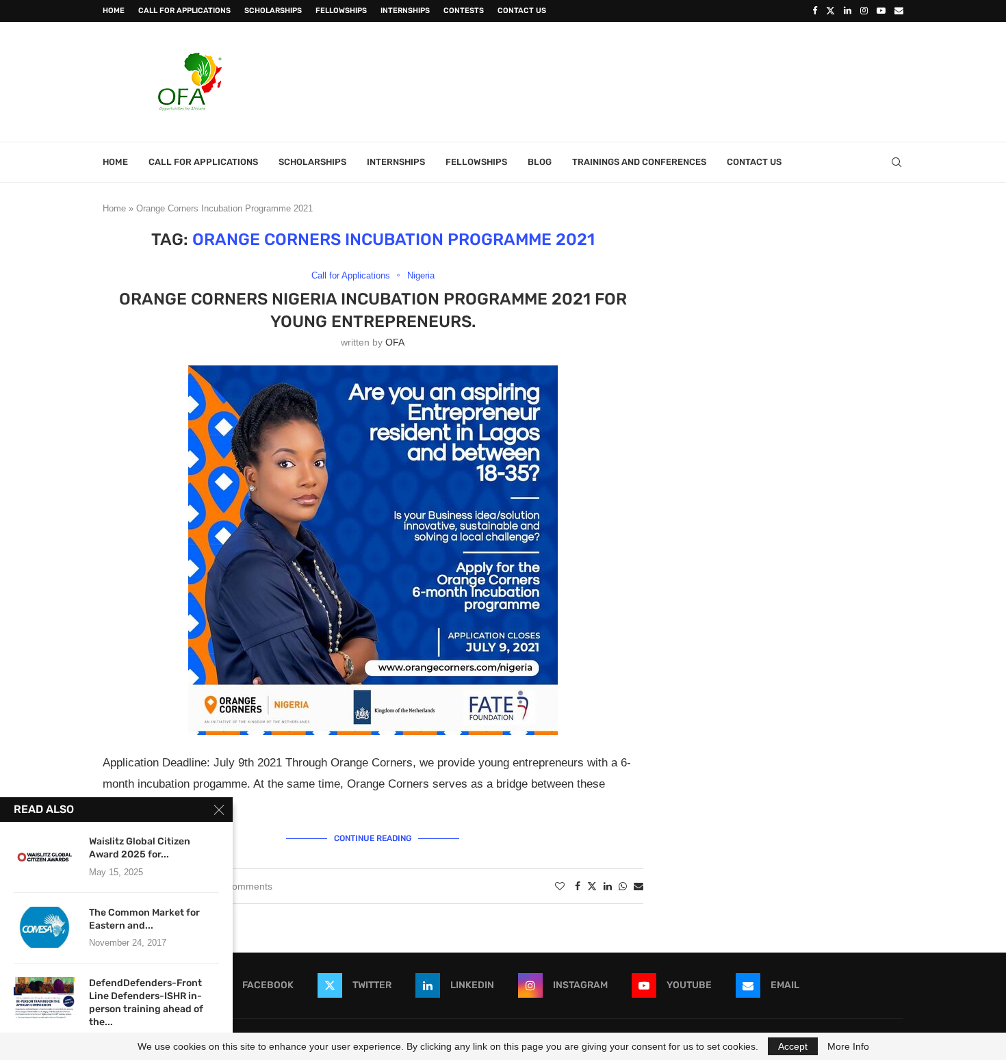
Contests (463, 10)
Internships (405, 10)
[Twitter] (830, 11)
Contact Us (522, 10)
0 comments (245, 886)
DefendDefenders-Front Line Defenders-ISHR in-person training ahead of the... (146, 1002)
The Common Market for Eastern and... (144, 919)
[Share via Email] (638, 886)
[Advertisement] (654, 80)
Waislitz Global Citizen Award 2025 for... (139, 848)
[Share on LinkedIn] (608, 886)
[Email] (898, 11)
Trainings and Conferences (639, 162)
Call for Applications (184, 10)
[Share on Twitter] (592, 886)
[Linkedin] (847, 11)
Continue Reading (372, 838)
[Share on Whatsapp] (623, 886)
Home (114, 10)
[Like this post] (560, 886)
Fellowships (341, 10)
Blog (540, 162)
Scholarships (273, 10)
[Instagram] (864, 11)
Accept (793, 1046)
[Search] (896, 162)
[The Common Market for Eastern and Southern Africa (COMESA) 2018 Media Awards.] (44, 927)
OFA (394, 342)
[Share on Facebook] (577, 886)
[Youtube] (881, 11)
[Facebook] (814, 11)
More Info (848, 1046)
